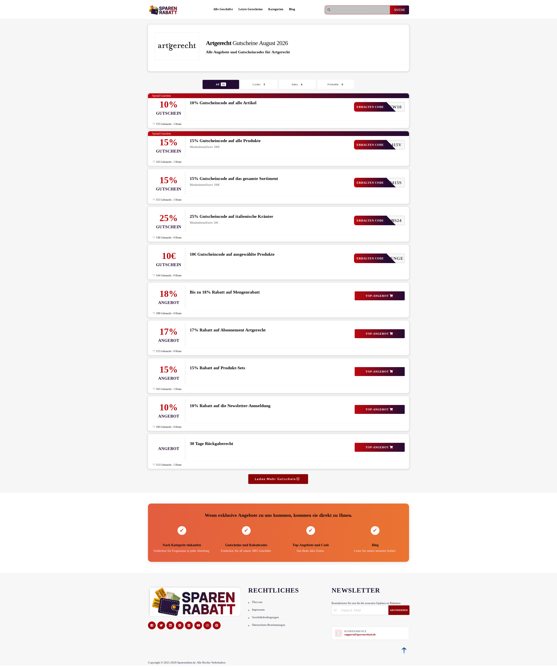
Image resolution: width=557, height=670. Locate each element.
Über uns (257, 602)
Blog (292, 9)
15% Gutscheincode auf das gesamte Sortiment (234, 178)
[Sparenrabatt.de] (164, 10)
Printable (335, 84)
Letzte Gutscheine (250, 9)
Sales (297, 84)
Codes (258, 84)
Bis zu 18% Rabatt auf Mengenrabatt (225, 292)
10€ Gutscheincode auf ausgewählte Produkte (232, 254)
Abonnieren (399, 610)
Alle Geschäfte (223, 9)
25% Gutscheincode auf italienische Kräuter (231, 216)
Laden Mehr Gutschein (276, 479)
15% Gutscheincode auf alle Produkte (225, 140)
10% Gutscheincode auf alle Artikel (223, 102)
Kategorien (275, 9)
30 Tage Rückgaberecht (211, 443)
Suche (399, 10)
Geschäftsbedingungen (265, 617)
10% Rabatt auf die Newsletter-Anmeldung (230, 405)
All (220, 84)
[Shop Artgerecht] (176, 46)
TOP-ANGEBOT (378, 295)
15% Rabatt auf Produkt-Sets (217, 367)
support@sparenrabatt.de (360, 634)
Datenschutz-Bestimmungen (268, 624)
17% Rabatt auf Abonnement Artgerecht (228, 329)
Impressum (258, 609)
